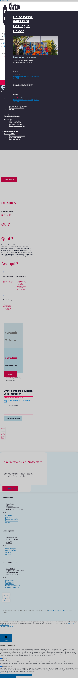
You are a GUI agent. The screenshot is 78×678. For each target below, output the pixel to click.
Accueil (4, 156)
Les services (8, 119)
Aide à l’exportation (15, 122)
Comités (12, 109)
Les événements (9, 115)
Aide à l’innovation (14, 121)
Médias (5, 43)
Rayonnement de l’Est (11, 131)
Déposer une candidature (17, 136)
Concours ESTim (9, 134)
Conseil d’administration (16, 108)
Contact (5, 45)
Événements (12, 156)
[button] (23, 19)
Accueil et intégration (15, 124)
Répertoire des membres (12, 116)
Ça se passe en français (16, 126)
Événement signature (13, 405)
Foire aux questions (15, 139)
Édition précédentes (15, 137)
